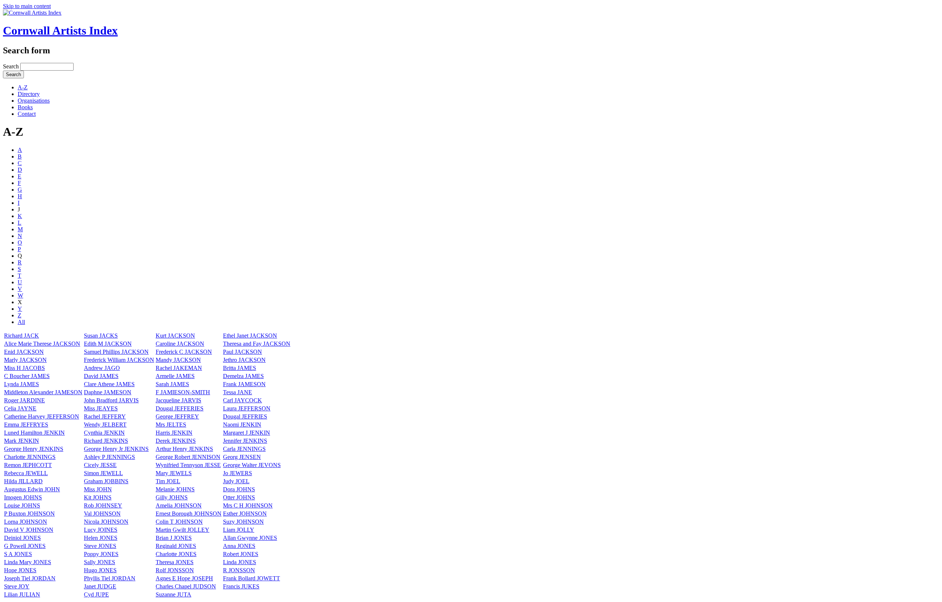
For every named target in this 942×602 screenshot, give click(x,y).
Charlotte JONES (176, 554)
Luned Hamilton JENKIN (34, 433)
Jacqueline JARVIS (178, 400)
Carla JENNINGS (244, 449)
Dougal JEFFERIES (179, 408)
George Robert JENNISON (188, 457)
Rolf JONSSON (175, 570)
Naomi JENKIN (242, 424)
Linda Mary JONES (27, 562)
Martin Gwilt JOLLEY (182, 530)
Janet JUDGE (100, 586)
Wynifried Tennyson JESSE (188, 465)
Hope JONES (20, 570)
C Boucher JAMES (27, 376)
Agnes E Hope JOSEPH (184, 578)
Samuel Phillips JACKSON (116, 352)
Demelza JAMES (243, 376)
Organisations (34, 100)
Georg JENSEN (242, 457)
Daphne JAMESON (107, 392)
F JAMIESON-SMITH (183, 392)
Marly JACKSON (25, 360)
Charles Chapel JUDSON (186, 586)
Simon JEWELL (103, 473)
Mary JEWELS (174, 473)
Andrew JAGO (102, 368)
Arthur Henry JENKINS (184, 449)
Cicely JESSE (100, 465)
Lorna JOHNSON (25, 522)
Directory (29, 94)
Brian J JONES (174, 538)
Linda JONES (239, 562)
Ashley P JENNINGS (109, 457)
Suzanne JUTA (173, 594)
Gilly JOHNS (172, 497)
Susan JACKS (101, 335)
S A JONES (18, 554)
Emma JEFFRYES (26, 424)
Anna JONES (239, 546)
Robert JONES (240, 554)
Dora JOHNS (239, 489)
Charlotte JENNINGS (30, 457)
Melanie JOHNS (175, 489)
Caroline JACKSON (180, 344)
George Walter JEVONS (252, 465)
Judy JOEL (236, 481)
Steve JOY (16, 586)
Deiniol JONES (22, 538)
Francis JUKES (241, 586)
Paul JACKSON (242, 352)
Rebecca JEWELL (26, 473)
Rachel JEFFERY (105, 416)
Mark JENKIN (21, 441)
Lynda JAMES (21, 384)
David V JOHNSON (28, 530)
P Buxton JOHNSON (29, 513)
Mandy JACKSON (178, 360)
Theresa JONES (175, 562)
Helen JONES (100, 538)
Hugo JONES (100, 570)
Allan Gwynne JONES (250, 538)
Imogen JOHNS (23, 497)
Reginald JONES (176, 546)
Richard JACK (21, 335)
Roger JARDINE (24, 400)
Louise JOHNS (22, 505)
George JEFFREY (177, 416)
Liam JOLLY (238, 530)
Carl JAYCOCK (242, 400)
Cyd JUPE (96, 594)
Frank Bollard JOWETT (251, 578)
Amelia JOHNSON (179, 505)
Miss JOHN (98, 489)
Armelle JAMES (175, 376)
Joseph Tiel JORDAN (30, 578)
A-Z (23, 87)
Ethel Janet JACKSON (250, 335)
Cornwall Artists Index (60, 30)
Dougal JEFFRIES (245, 416)
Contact (27, 114)
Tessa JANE (237, 392)
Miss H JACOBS (24, 368)
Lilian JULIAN (22, 594)
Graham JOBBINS (106, 481)
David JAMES (101, 376)
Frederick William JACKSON (119, 360)
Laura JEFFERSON (246, 408)
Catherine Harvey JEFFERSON (41, 416)
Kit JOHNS (97, 497)
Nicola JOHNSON (106, 522)
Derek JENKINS (176, 441)
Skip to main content (27, 6)
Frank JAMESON (244, 384)
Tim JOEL (168, 481)
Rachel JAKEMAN (179, 368)
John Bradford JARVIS (111, 400)
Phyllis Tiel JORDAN (109, 578)
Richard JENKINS (106, 441)
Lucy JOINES (100, 530)
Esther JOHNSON (245, 513)
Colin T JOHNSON (179, 522)
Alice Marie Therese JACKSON (42, 344)
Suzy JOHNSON (243, 522)
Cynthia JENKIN (104, 433)
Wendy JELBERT (105, 424)
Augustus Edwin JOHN (32, 489)
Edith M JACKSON (108, 344)
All (21, 322)
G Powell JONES (25, 546)
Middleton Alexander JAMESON (43, 392)
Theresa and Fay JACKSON (256, 344)
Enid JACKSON (24, 352)
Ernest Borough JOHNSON (189, 513)
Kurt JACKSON (175, 335)
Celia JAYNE (20, 408)
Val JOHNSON (102, 513)
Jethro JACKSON (244, 360)
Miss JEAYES (101, 408)
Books (25, 107)
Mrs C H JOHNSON (248, 505)
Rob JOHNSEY (103, 505)
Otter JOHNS (239, 497)
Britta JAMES (239, 368)
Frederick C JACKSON (184, 352)
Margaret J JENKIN (246, 433)
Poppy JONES (101, 554)
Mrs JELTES (171, 424)
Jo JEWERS (237, 473)
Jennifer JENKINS (245, 441)
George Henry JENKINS (33, 449)
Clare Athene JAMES (109, 384)
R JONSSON (239, 570)
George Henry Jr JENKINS (116, 449)
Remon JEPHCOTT (28, 465)
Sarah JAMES (172, 384)
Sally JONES (99, 562)
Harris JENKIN (174, 433)
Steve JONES (100, 546)
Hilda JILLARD (23, 481)
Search (11, 66)
